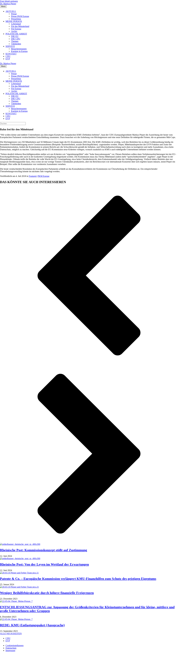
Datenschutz (11, 648)
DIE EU (14, 36)
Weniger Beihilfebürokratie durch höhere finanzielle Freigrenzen (47, 593)
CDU (8, 56)
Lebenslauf (16, 24)
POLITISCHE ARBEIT (16, 34)
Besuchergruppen (19, 49)
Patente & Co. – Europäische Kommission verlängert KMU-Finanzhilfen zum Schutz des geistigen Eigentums (78, 578)
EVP (8, 59)
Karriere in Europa (19, 51)
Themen (14, 41)
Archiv (14, 31)
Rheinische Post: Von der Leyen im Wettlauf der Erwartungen (44, 564)
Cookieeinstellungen (15, 645)
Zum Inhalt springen (9, 1)
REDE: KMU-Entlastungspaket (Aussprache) (32, 625)
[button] (89, 276)
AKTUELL (11, 11)
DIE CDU (15, 39)
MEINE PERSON (14, 21)
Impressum (10, 650)
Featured (32, 176)
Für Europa (16, 29)
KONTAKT (11, 54)
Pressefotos (16, 19)
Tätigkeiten (16, 44)
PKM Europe (43, 176)
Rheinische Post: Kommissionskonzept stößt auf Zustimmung (43, 550)
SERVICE (10, 46)
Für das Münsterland (20, 26)
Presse (14, 14)
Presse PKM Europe (20, 16)
